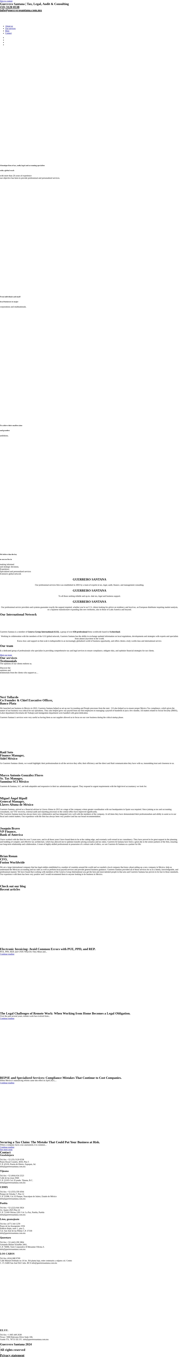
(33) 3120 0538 (9, 7)
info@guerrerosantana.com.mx (21, 10)
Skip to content (6, 1)
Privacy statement (12, 1355)
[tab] (89, 569)
